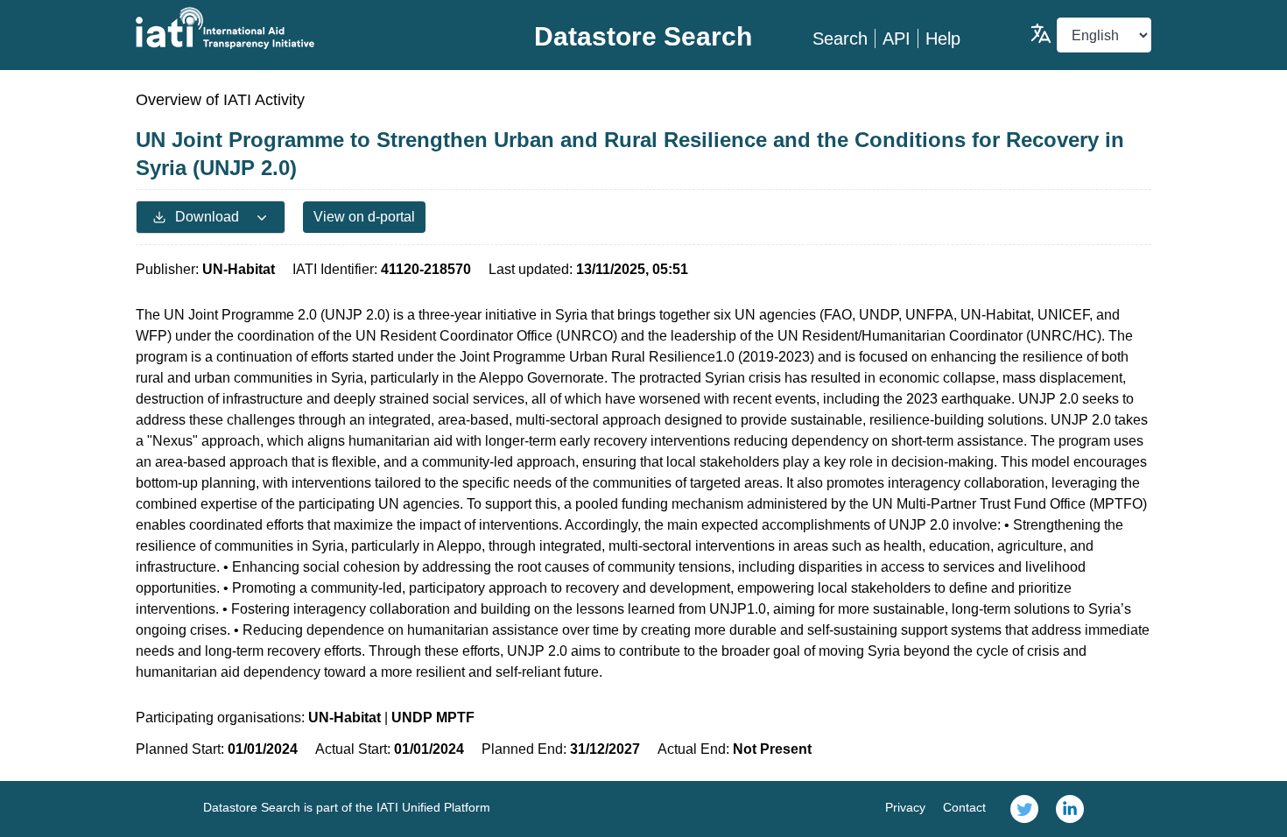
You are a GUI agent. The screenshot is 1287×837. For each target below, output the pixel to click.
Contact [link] (964, 807)
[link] (1024, 809)
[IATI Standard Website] (305, 28)
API (897, 38)
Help (942, 38)
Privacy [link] (905, 807)
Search (840, 38)
